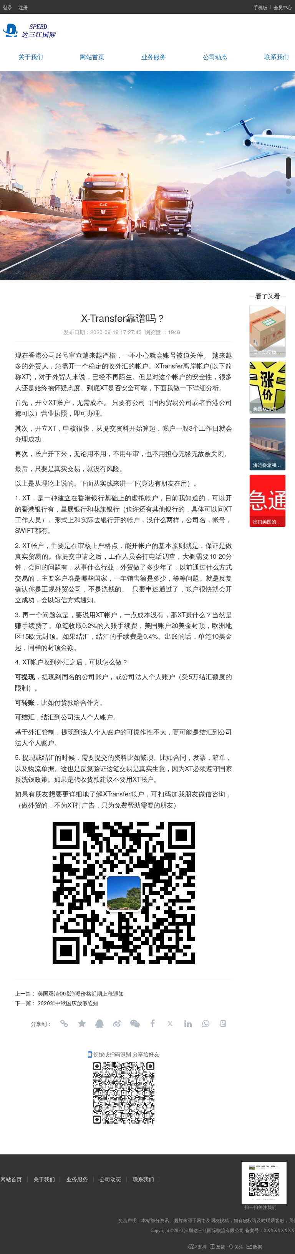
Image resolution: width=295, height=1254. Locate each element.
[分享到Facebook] (152, 1024)
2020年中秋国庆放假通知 (68, 1003)
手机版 (260, 7)
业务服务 (153, 57)
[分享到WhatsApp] (205, 1024)
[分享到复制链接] (64, 1024)
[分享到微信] (135, 1024)
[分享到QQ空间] (82, 1024)
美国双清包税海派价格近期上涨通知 (81, 993)
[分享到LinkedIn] (188, 1024)
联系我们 (143, 1179)
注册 (23, 7)
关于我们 (30, 57)
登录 (7, 7)
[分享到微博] (117, 1024)
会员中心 (282, 7)
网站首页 (92, 57)
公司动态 (215, 57)
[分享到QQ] (99, 1024)
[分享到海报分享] (223, 1024)
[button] (288, 168)
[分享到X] (170, 1024)
